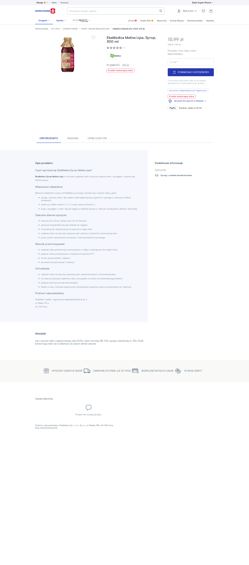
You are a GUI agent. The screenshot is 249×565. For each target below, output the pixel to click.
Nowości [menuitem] (65, 2)
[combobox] (115, 11)
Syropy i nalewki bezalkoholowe (95, 29)
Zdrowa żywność (70, 29)
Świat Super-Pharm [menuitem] (201, 2)
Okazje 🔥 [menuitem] (41, 2)
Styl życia (55, 29)
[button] (81, 20)
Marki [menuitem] (54, 2)
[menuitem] (44, 20)
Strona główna (42, 29)
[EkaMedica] (115, 56)
